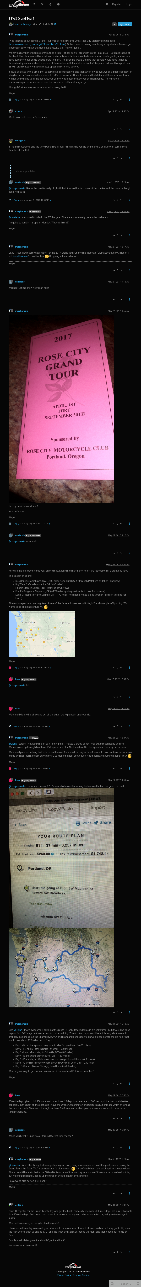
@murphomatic (34, 183)
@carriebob (36, 212)
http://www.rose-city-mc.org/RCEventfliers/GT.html (37, 44)
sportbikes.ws (20, 256)
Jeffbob (19, 1205)
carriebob (20, 182)
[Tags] (59, 4)
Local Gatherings (22, 24)
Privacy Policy (64, 1275)
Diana (17, 679)
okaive (18, 111)
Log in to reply (125, 24)
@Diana (34, 738)
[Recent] (42, 4)
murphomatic (21, 35)
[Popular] (50, 4)
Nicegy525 (20, 140)
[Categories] (34, 4)
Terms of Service (81, 1275)
